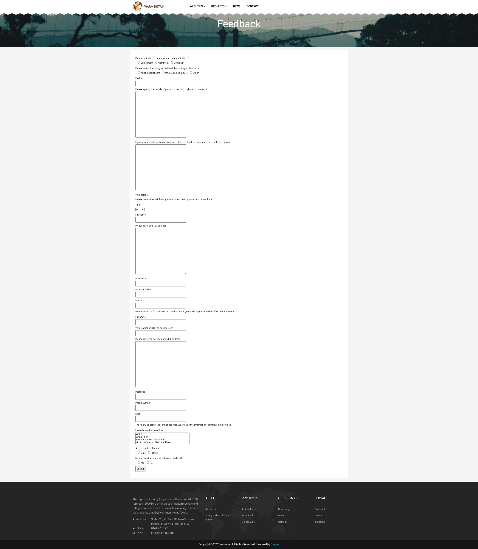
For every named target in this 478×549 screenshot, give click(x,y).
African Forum (249, 509)
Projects (218, 6)
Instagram (320, 521)
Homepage (284, 509)
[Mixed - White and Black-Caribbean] (163, 442)
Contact (253, 6)
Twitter (318, 515)
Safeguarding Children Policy (217, 517)
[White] (163, 434)
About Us (196, 6)
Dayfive (275, 544)
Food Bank (248, 515)
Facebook (320, 509)
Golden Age (248, 521)
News (236, 6)
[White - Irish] (163, 437)
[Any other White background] (163, 439)
